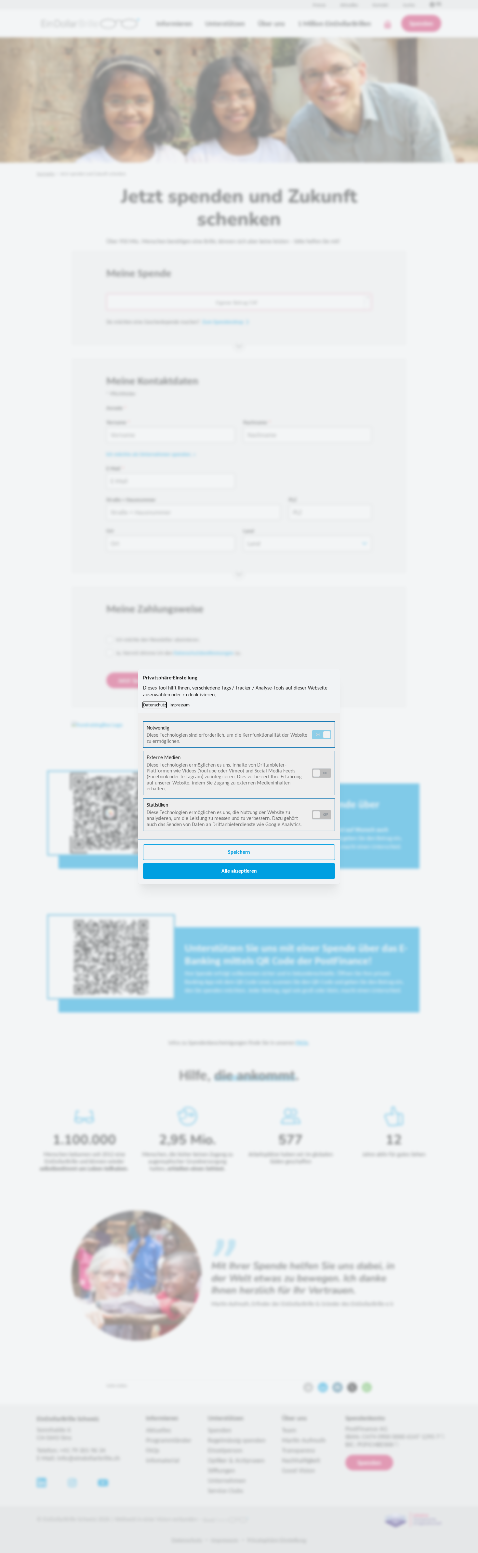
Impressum (179, 705)
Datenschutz (154, 705)
